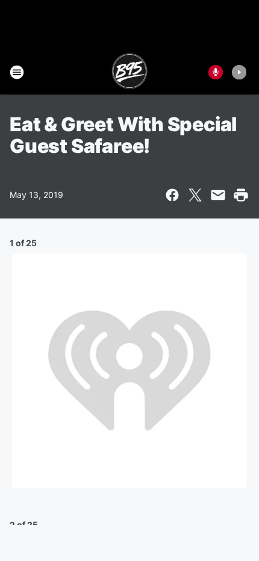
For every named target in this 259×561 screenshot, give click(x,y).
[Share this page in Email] (218, 195)
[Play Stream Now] (239, 72)
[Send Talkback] (215, 72)
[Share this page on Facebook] (172, 195)
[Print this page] (240, 195)
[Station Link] (129, 72)
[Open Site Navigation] (17, 72)
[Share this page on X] (195, 195)
